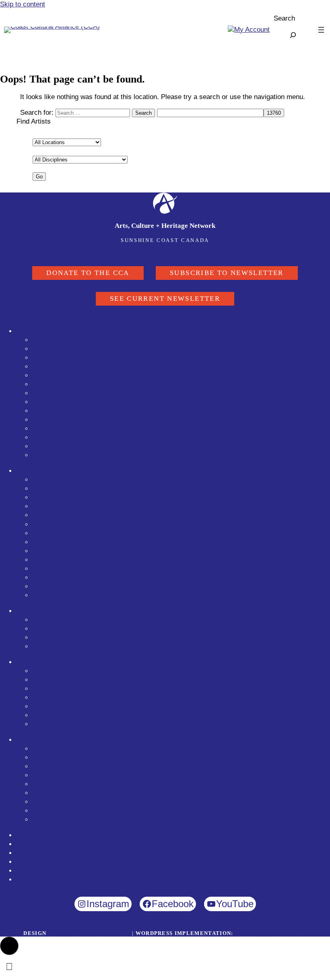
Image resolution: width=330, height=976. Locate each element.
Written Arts (50, 437)
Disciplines (48, 340)
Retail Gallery (52, 393)
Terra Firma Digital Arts (89, 933)
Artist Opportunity (58, 524)
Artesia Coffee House (64, 811)
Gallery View (51, 620)
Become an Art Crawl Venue (74, 724)
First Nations (51, 595)
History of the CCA (60, 793)
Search (284, 18)
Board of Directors (59, 784)
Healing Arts (50, 420)
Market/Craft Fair (58, 586)
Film (38, 551)
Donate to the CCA (87, 273)
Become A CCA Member (52, 853)
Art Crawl (30, 662)
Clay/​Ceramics (54, 358)
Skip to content (22, 4)
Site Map (29, 879)
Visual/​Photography (61, 349)
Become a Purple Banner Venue (80, 646)
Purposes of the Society (68, 757)
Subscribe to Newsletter (227, 273)
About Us (30, 740)
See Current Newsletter (165, 298)
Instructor (46, 446)
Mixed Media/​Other (60, 384)
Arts (38, 542)
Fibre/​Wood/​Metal (58, 366)
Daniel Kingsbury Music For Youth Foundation (100, 802)
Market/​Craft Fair (58, 402)
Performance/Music (61, 560)
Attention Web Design (271, 933)
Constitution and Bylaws (68, 766)
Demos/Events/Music (64, 706)
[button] (9, 946)
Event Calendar (39, 471)
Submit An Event (57, 480)
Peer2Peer (48, 819)
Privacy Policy (38, 871)
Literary (43, 569)
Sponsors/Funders (43, 835)
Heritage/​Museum (58, 411)
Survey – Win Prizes (63, 715)
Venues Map (50, 689)
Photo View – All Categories (74, 488)
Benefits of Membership (67, 775)
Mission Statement (60, 749)
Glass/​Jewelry (53, 375)
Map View (47, 637)
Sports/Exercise (56, 533)
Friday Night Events (62, 697)
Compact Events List (63, 506)
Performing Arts (55, 428)
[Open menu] (321, 30)
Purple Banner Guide (47, 611)
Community (49, 577)
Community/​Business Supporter (80, 455)
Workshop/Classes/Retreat (72, 515)
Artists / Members (43, 331)
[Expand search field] (293, 35)
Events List (49, 497)
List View (46, 629)
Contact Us (33, 862)
